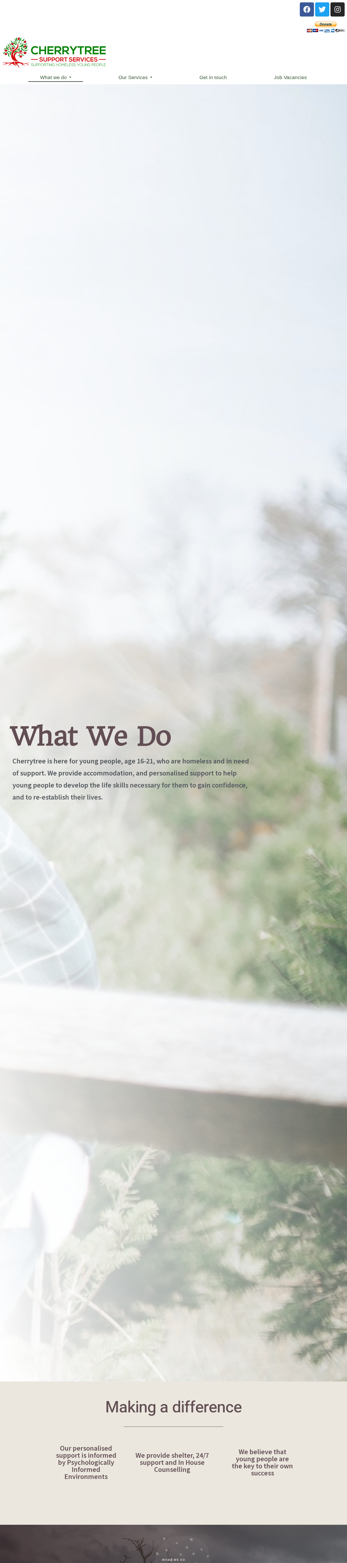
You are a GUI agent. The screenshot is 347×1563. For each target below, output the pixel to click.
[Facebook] (307, 9)
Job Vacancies (290, 77)
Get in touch (213, 77)
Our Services (133, 77)
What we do (53, 77)
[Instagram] (337, 9)
